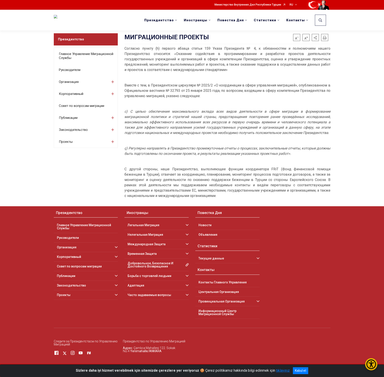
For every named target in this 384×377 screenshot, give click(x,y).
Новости (205, 225)
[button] (315, 37)
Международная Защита (147, 244)
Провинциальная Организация (221, 301)
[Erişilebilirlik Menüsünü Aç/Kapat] (371, 364)
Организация (69, 82)
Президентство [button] (159, 20)
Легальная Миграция (143, 225)
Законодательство (73, 130)
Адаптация (136, 285)
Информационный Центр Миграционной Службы (217, 312)
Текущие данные (211, 258)
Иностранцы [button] (195, 20)
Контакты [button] (295, 20)
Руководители (69, 70)
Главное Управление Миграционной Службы (86, 56)
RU (291, 4)
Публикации (68, 118)
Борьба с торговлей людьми (149, 276)
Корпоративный (71, 94)
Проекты (66, 142)
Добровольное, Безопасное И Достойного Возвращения (150, 264)
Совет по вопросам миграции (81, 106)
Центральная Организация (218, 292)
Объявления (207, 234)
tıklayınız (283, 370)
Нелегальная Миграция (145, 234)
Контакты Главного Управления (222, 282)
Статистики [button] (265, 20)
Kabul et (300, 370)
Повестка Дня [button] (230, 20)
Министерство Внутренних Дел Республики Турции (247, 4)
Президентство (71, 39)
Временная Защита (142, 253)
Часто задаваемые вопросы (149, 295)
